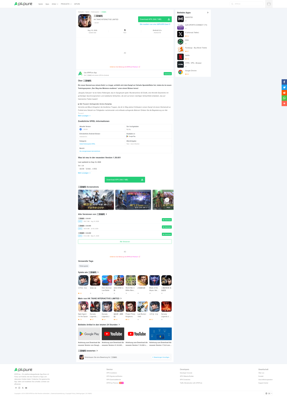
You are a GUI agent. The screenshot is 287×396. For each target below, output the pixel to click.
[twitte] (22, 388)
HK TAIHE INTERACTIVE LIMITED (106, 19)
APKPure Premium (113, 383)
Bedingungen (80, 393)
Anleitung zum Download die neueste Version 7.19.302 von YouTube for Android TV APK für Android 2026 (137, 343)
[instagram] (19, 388)
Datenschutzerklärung (57, 393)
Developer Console (186, 373)
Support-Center (263, 383)
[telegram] (15, 388)
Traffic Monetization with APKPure (191, 383)
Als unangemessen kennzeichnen (89, 151)
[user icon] (269, 4)
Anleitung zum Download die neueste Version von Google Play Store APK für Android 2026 (89, 343)
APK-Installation (112, 373)
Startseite (81, 12)
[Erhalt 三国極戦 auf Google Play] (131, 136)
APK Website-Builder (187, 376)
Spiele (87, 12)
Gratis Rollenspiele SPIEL (87, 144)
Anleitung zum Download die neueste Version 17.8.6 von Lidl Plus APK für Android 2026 (160, 343)
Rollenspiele (95, 12)
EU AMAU (89, 393)
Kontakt (260, 376)
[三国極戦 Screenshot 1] (170, 200)
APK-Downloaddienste (114, 379)
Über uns (261, 373)
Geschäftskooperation (265, 379)
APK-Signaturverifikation (114, 376)
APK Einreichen (185, 379)
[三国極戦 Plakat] (133, 200)
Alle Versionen (125, 241)
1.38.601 (85, 129)
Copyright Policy (70, 393)
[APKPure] (23, 4)
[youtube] (26, 388)
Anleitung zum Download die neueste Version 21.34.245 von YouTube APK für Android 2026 (113, 343)
